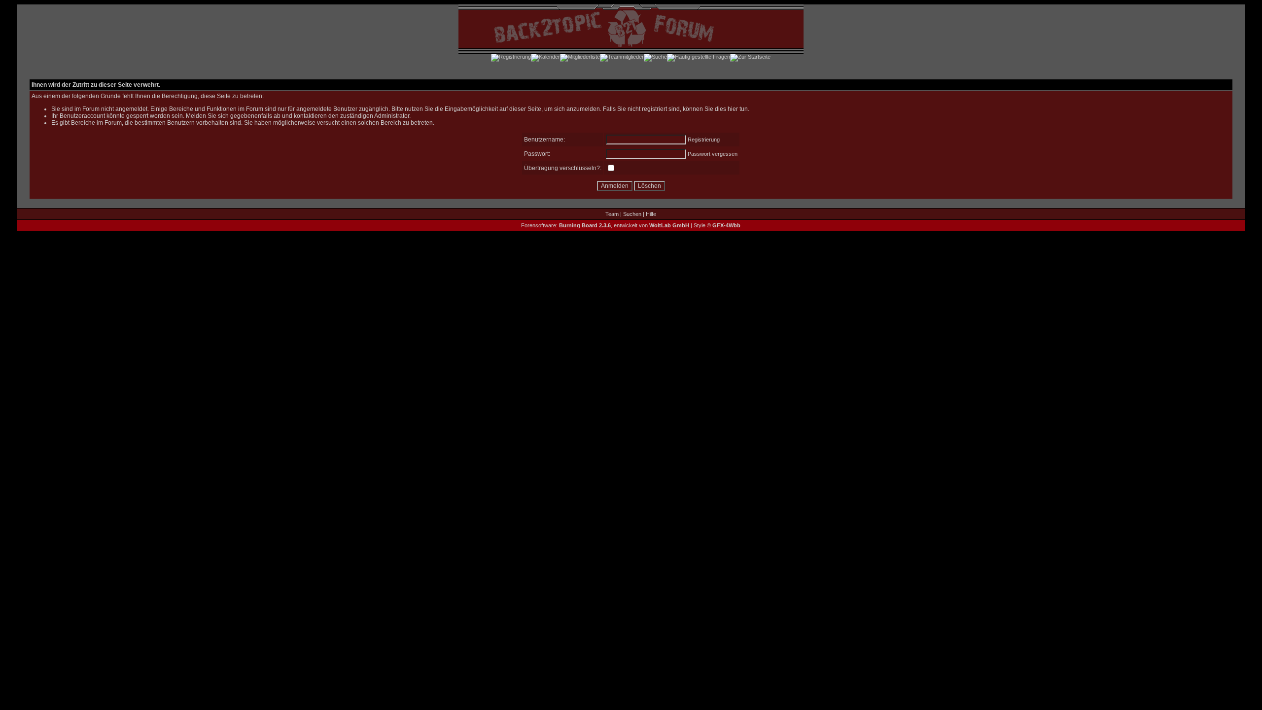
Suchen (632, 214)
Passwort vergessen (712, 154)
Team (612, 214)
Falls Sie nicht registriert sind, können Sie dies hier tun (675, 109)
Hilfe (651, 214)
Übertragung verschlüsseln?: (562, 168)
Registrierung (704, 139)
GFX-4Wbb (726, 225)
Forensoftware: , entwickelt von (605, 225)
